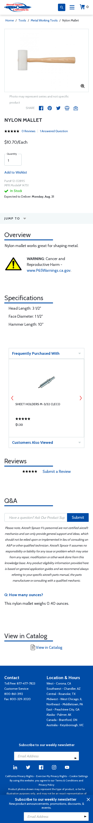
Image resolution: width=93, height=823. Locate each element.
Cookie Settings (78, 776)
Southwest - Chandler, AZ (63, 689)
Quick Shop (46, 426)
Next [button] (80, 398)
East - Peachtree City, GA (62, 709)
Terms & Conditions (66, 780)
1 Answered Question (54, 131)
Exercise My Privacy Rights (51, 776)
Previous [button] (12, 398)
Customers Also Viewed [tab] (32, 442)
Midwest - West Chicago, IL (64, 699)
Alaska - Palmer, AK (58, 715)
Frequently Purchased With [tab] (35, 353)
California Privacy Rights (19, 776)
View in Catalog (49, 647)
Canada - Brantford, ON (61, 720)
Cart (87, 7)
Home (9, 20)
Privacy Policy (46, 784)
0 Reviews (28, 131)
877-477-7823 (26, 683)
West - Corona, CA (58, 683)
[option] (46, 60)
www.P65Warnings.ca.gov (49, 270)
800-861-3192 (13, 694)
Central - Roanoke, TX (60, 694)
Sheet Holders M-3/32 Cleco (37, 404)
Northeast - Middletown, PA (64, 704)
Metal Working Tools (44, 20)
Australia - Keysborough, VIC (65, 725)
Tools (22, 20)
